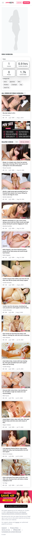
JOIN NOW (26, 2)
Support (5, 528)
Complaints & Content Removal (11, 532)
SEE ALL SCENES (24, 142)
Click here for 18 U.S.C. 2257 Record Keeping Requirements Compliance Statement (14, 512)
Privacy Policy (15, 528)
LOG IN (19, 2)
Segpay (17, 522)
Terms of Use (7, 530)
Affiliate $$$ (17, 530)
